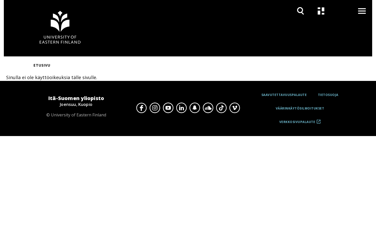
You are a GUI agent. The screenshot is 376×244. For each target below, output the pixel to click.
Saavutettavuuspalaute (284, 95)
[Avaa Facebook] (141, 107)
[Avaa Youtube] (168, 107)
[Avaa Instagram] (154, 107)
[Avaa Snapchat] (194, 107)
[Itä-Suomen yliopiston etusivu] (60, 28)
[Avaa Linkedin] (181, 107)
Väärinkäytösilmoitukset (300, 108)
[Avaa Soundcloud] (208, 107)
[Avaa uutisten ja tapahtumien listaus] (321, 11)
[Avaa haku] (300, 11)
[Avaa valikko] (362, 11)
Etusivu (42, 65)
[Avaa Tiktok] (221, 107)
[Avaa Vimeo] (234, 107)
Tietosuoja (328, 95)
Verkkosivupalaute (297, 124)
